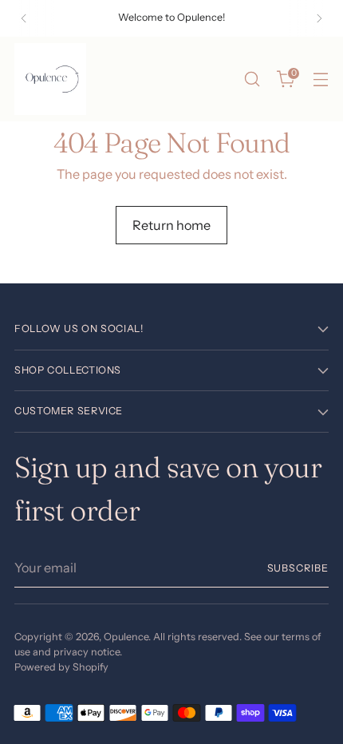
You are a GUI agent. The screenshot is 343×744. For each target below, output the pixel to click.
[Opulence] (50, 79)
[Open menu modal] (320, 79)
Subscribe (298, 568)
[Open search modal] (251, 79)
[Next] (319, 18)
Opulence (126, 637)
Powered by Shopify (61, 667)
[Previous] (23, 18)
